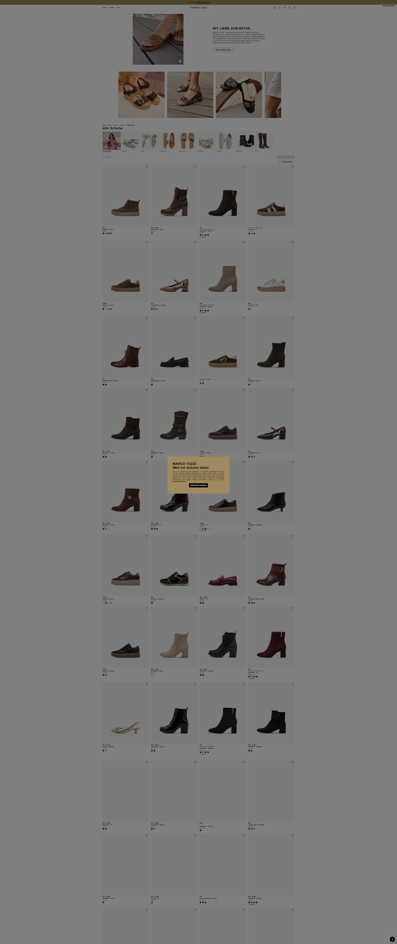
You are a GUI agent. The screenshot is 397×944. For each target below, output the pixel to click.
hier (190, 478)
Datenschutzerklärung (179, 481)
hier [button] (183, 479)
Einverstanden (198, 485)
